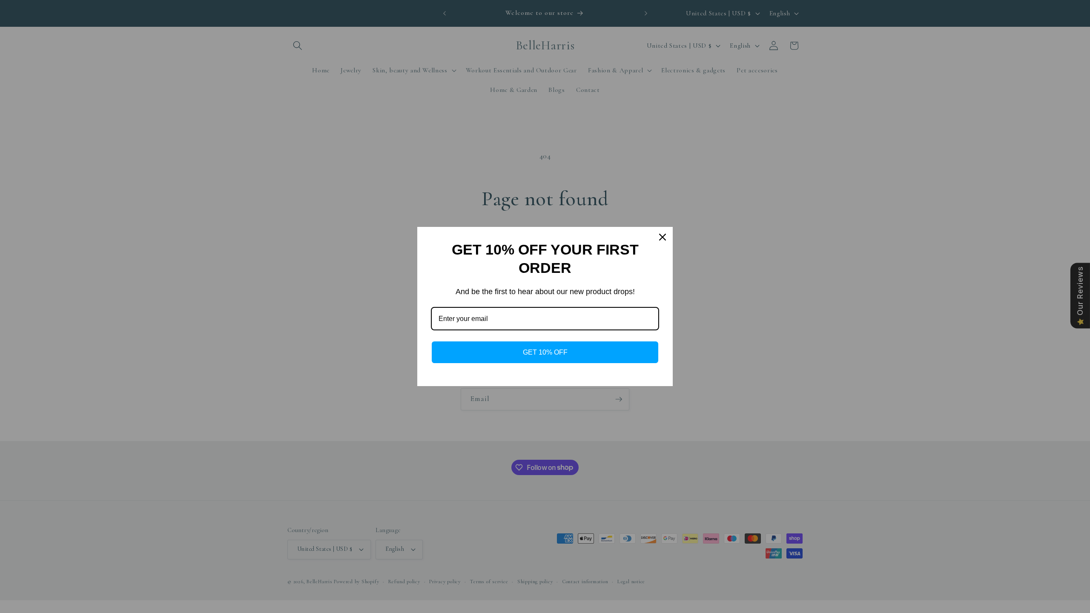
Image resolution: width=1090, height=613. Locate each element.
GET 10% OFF (545, 352)
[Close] (662, 237)
